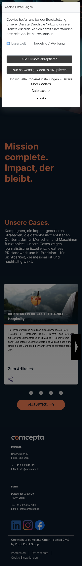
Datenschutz (41, 91)
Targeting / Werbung (49, 43)
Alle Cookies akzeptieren (39, 59)
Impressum (41, 97)
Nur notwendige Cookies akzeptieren (39, 70)
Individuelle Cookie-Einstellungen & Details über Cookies (41, 81)
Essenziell (18, 43)
